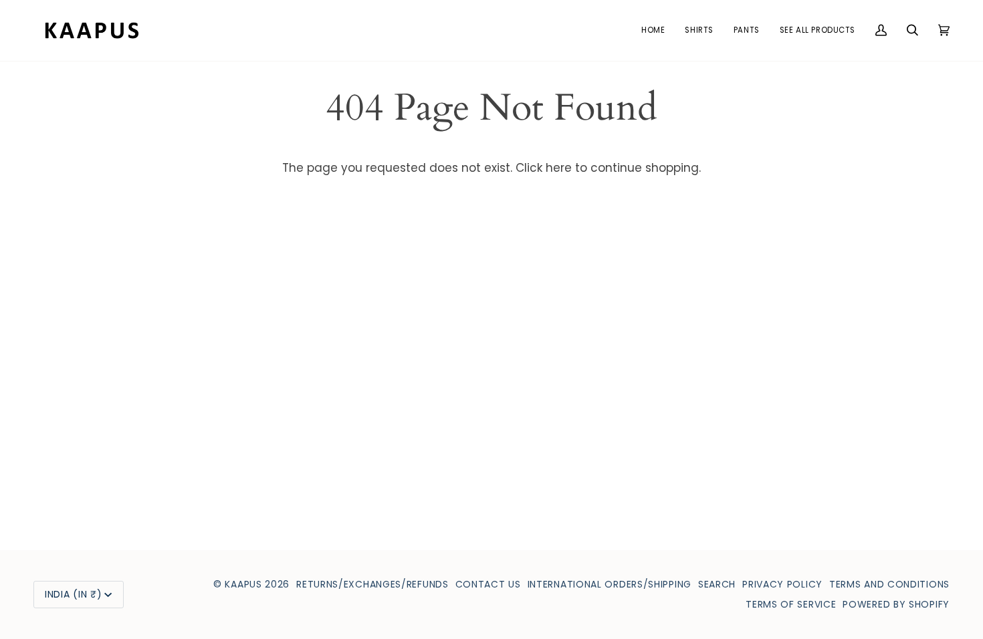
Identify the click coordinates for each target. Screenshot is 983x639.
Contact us (488, 584)
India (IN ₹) (73, 594)
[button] (699, 30)
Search (717, 584)
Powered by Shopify (896, 604)
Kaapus (245, 584)
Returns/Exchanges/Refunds (372, 584)
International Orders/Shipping (609, 584)
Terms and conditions (889, 584)
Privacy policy (782, 584)
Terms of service (791, 604)
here (559, 168)
